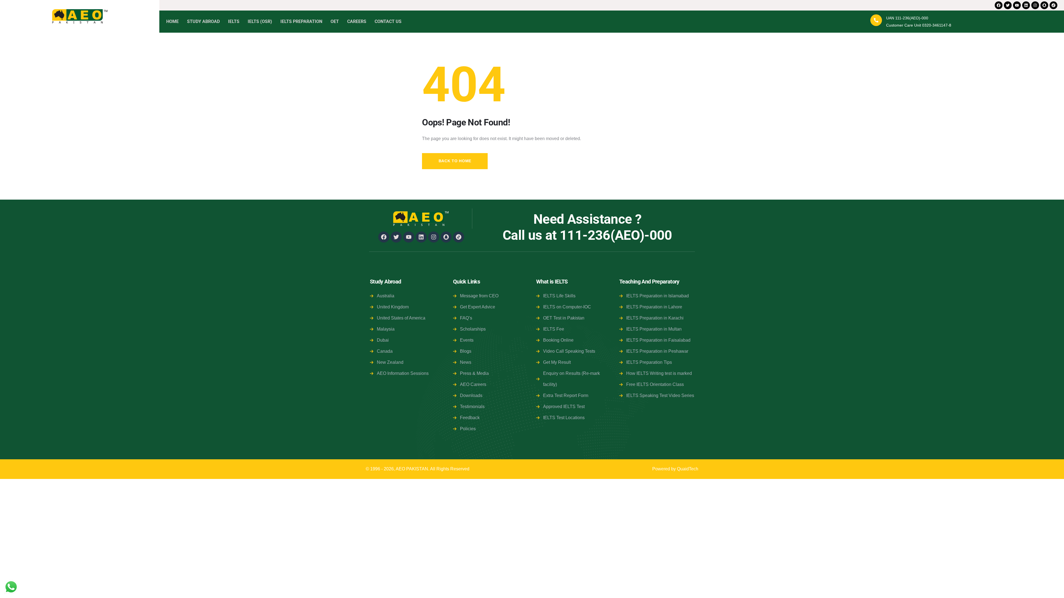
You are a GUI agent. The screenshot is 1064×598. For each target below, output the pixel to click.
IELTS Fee (553, 329)
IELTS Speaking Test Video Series (660, 395)
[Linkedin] (1026, 5)
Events (467, 340)
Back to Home (455, 161)
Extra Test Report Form (565, 395)
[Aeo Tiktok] (1053, 5)
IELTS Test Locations (564, 417)
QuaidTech (687, 468)
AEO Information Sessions (403, 373)
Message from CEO (479, 295)
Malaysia (386, 329)
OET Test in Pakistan (563, 318)
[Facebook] (998, 5)
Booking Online (558, 340)
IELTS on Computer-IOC (567, 307)
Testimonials (472, 406)
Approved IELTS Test (564, 406)
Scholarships (473, 329)
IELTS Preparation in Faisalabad (658, 340)
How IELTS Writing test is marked (659, 373)
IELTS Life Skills (559, 295)
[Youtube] (1017, 5)
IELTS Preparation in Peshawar (657, 351)
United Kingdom (393, 307)
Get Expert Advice (477, 307)
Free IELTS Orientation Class (655, 384)
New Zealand (390, 362)
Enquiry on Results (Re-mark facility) (571, 379)
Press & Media (474, 373)
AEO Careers (473, 384)
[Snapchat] (1044, 5)
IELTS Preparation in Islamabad (657, 295)
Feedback (470, 417)
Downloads (471, 395)
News (465, 362)
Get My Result (557, 362)
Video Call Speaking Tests (569, 351)
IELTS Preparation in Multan (654, 329)
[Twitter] (1008, 5)
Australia (385, 295)
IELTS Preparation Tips (649, 362)
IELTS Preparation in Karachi (655, 318)
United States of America (401, 318)
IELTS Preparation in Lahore (654, 307)
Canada (385, 351)
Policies (468, 428)
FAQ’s (466, 318)
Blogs (465, 351)
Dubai (383, 340)
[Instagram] (1035, 5)
